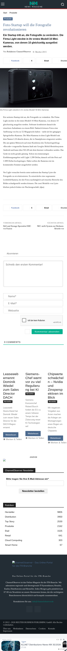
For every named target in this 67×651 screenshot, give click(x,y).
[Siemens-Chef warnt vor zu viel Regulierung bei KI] (33, 366)
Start (5, 13)
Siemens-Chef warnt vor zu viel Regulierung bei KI (33, 381)
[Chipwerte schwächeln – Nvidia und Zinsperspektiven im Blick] (56, 366)
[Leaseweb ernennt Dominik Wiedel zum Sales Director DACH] (11, 366)
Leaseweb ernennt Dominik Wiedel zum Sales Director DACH (11, 385)
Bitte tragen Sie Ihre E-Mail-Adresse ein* (27, 479)
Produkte (13, 13)
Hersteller (8, 401)
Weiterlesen (10, 435)
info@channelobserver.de (43, 601)
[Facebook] (29, 609)
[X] (38, 609)
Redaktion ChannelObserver (19, 52)
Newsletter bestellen (33, 491)
